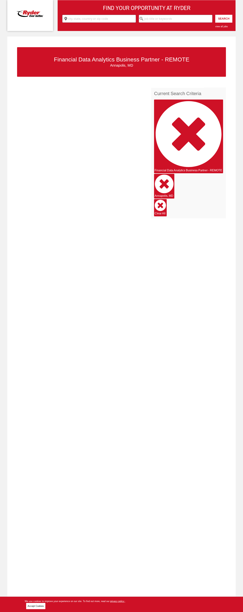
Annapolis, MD (164, 195)
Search (223, 18)
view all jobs (221, 26)
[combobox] (99, 19)
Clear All (160, 213)
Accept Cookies (36, 606)
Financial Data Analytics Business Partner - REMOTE (188, 170)
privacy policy (117, 601)
